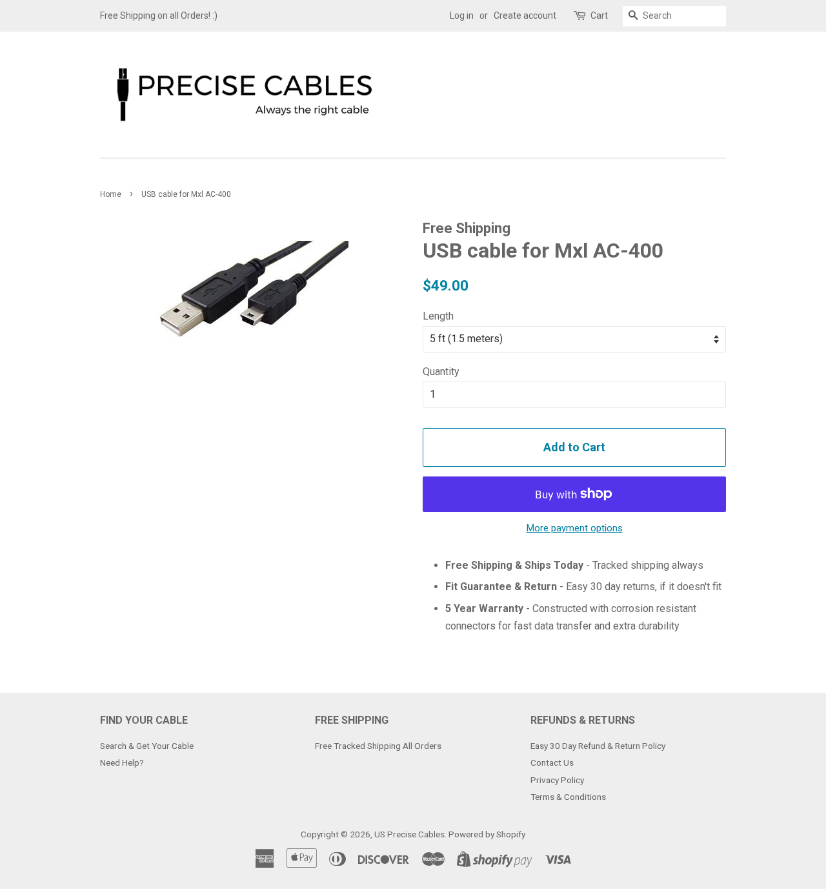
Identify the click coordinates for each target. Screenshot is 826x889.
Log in (462, 15)
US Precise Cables (409, 834)
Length (438, 316)
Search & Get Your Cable (147, 746)
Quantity (441, 371)
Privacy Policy (557, 780)
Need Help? (122, 762)
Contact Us (552, 762)
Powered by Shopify (486, 834)
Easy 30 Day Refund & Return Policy (597, 746)
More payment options (575, 528)
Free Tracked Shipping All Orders (378, 746)
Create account (525, 15)
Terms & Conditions (568, 797)
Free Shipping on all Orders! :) (158, 15)
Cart (599, 15)
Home (110, 194)
